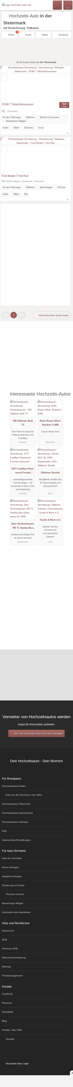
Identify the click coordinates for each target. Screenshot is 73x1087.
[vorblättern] (62, 83)
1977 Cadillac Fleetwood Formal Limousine (22, 471)
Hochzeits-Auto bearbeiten (16, 912)
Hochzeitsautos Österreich (16, 804)
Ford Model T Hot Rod (15, 175)
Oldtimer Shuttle (50, 472)
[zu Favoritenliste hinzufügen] (4, 69)
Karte (28, 34)
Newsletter (7, 1012)
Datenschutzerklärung (14, 957)
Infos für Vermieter (12, 858)
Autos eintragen (10, 867)
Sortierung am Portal (13, 885)
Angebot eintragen (12, 876)
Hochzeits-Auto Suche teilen (53, 315)
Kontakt (9, 1039)
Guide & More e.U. (50, 519)
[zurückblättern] (8, 83)
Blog (4, 1021)
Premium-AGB (9, 948)
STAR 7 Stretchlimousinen (18, 104)
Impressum (8, 930)
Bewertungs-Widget (12, 903)
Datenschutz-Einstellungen (16, 840)
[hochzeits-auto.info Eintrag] (66, 397)
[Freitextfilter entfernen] (57, 5)
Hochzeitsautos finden (14, 786)
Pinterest (7, 1002)
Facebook (7, 993)
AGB (4, 939)
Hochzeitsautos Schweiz (15, 822)
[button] (6, 315)
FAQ (4, 831)
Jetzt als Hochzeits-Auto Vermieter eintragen (38, 733)
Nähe (44, 34)
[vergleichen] (4, 77)
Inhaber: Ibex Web (12, 1030)
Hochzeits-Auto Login (17, 1063)
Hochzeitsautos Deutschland (17, 813)
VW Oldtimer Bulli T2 (23, 422)
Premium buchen (14, 894)
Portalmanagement (12, 975)
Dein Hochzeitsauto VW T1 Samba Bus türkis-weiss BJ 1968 (22, 526)
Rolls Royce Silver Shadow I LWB (50, 422)
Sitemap (6, 966)
